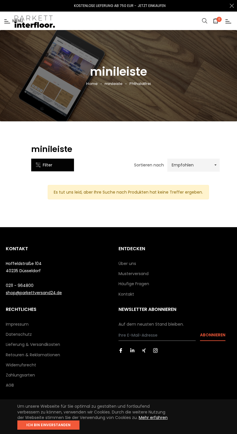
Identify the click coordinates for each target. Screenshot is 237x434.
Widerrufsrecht (21, 365)
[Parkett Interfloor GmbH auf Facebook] (120, 350)
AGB (10, 385)
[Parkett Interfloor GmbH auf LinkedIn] (132, 350)
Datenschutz (19, 334)
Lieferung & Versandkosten (33, 344)
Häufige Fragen (133, 284)
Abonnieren (212, 335)
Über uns (127, 263)
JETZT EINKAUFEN (152, 5)
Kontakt (126, 294)
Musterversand (133, 274)
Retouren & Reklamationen (33, 355)
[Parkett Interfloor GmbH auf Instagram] (155, 350)
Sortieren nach (149, 165)
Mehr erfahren (153, 417)
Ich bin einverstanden (48, 424)
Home (92, 83)
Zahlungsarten (20, 375)
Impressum (17, 324)
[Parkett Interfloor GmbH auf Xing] (144, 350)
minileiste (114, 83)
